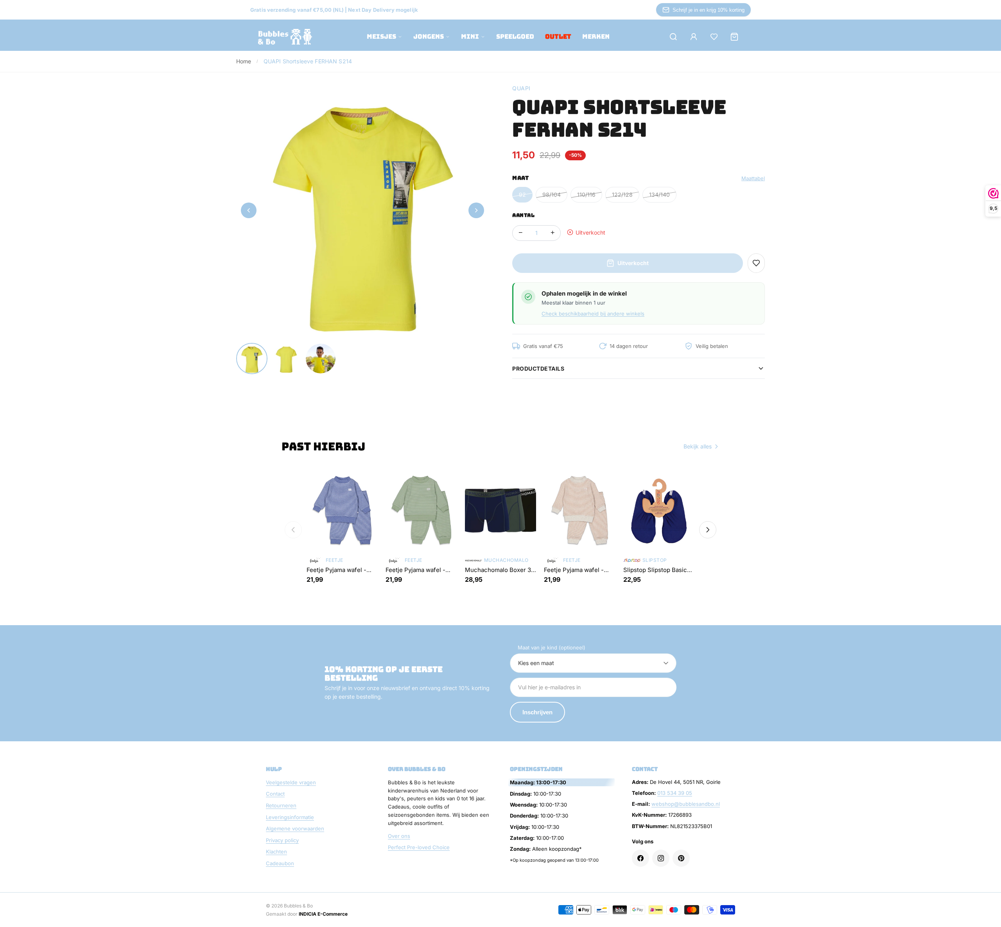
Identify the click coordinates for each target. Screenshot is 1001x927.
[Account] (693, 36)
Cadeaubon (280, 863)
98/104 (551, 194)
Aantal (523, 215)
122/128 (622, 194)
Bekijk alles (697, 446)
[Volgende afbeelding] (476, 210)
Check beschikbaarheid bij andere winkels (593, 313)
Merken (596, 36)
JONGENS (428, 36)
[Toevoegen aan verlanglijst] (756, 263)
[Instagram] (660, 858)
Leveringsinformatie (290, 817)
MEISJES (381, 36)
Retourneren (281, 805)
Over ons (399, 836)
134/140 (659, 194)
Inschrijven (537, 712)
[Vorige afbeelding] (249, 210)
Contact (275, 794)
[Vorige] (293, 529)
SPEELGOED (515, 36)
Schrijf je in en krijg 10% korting (708, 10)
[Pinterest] (681, 858)
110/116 (586, 194)
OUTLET (558, 36)
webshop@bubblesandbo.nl (685, 804)
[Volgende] (707, 529)
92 (522, 194)
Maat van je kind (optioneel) (551, 647)
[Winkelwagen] (734, 36)
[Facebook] (640, 858)
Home (243, 61)
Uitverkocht (633, 263)
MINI (470, 36)
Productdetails (538, 368)
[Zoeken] (673, 36)
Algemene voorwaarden (295, 828)
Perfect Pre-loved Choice (419, 847)
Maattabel (753, 178)
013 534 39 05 (674, 793)
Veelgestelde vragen (291, 782)
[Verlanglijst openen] (714, 36)
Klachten (276, 851)
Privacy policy (282, 840)
